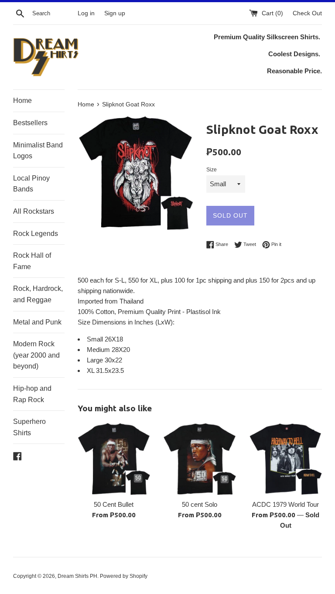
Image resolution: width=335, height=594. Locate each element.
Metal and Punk (37, 322)
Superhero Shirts (29, 427)
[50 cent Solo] (199, 459)
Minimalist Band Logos (38, 150)
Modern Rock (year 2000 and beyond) (36, 355)
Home (22, 100)
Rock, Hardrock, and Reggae (38, 294)
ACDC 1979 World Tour (285, 504)
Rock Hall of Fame (32, 261)
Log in (86, 13)
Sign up (114, 13)
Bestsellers (30, 122)
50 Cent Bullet (113, 504)
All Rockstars (33, 211)
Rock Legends (35, 233)
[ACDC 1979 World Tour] (285, 459)
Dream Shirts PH (77, 576)
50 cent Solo (199, 504)
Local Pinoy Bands (31, 183)
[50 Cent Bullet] (114, 459)
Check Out (307, 13)
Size (211, 170)
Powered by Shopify (123, 576)
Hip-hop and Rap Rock (32, 394)
